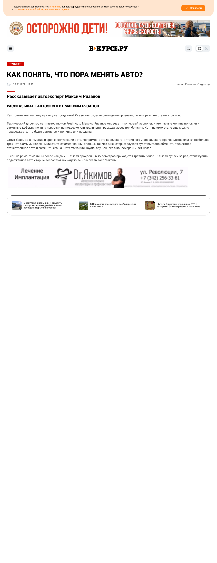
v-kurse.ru (55, 6)
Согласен (196, 8)
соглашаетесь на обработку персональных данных (42, 9)
